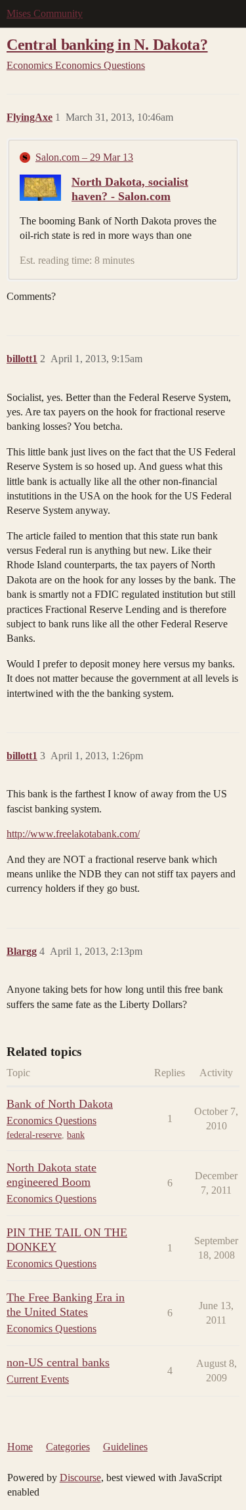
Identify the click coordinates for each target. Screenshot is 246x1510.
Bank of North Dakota (60, 1103)
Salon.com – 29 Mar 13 (84, 157)
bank (76, 1135)
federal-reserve (34, 1135)
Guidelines (125, 1446)
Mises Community (45, 13)
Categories (68, 1446)
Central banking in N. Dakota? (107, 44)
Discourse (80, 1477)
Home (20, 1446)
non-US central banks (58, 1362)
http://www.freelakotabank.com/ (73, 833)
